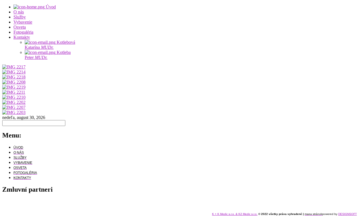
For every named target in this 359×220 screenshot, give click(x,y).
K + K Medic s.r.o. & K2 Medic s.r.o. (234, 214)
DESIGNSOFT (347, 214)
